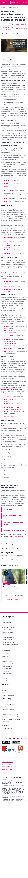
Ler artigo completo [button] (12, 599)
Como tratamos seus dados (8, 647)
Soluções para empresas (8, 642)
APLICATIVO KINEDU (10, 344)
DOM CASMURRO (9, 399)
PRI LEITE (7, 250)
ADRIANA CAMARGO (10, 241)
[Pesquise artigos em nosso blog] (18, 2)
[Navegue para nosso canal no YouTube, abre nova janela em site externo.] (10, 738)
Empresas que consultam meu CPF (10, 714)
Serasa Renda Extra (6, 668)
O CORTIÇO (7, 396)
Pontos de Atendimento (7, 687)
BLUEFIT (6, 183)
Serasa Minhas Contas (7, 676)
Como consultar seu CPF (8, 704)
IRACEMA (7, 404)
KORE (6, 187)
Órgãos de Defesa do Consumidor (10, 766)
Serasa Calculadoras (7, 666)
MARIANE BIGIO (8, 326)
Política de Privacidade (7, 762)
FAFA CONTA (8, 330)
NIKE (5, 198)
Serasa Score (5, 658)
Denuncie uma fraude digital (8, 695)
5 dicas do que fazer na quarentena (13, 530)
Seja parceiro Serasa (7, 728)
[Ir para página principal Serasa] (12, 2)
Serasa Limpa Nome (7, 661)
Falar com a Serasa (6, 634)
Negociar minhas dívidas (8, 627)
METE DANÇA (8, 201)
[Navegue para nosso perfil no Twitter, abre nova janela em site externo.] (14, 738)
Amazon (16, 387)
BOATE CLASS (8, 190)
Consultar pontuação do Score (9, 625)
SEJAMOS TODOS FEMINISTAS (13, 407)
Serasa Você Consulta (7, 673)
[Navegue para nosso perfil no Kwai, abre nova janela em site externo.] (25, 738)
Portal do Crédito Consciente (9, 707)
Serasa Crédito (5, 654)
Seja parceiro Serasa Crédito (8, 731)
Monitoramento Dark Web (8, 632)
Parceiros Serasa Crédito (8, 637)
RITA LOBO (7, 281)
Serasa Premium (6, 656)
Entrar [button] (25, 2)
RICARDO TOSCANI (9, 289)
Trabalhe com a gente (7, 769)
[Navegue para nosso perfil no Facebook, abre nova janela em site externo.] (18, 738)
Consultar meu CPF (6, 620)
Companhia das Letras (7, 389)
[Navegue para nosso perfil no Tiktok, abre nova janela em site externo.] (6, 738)
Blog (2, 8)
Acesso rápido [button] (7, 60)
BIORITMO (7, 180)
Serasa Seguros (5, 678)
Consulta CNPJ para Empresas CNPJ (11, 719)
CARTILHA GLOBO (9, 351)
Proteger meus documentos (8, 709)
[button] (2, 33)
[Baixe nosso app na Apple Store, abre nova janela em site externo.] (6, 743)
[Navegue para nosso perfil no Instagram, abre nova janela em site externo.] (2, 738)
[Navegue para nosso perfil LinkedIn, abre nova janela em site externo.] (21, 738)
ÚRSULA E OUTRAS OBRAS (12, 411)
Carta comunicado (6, 712)
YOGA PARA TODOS (10, 245)
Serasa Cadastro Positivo (8, 663)
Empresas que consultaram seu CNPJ (11, 716)
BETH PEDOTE (8, 237)
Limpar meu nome (6, 622)
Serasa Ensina (5, 671)
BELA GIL (7, 286)
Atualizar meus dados (7, 639)
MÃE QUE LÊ (8, 339)
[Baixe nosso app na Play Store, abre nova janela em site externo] (16, 743)
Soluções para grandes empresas (10, 644)
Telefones (4, 690)
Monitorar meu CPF (6, 629)
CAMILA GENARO (9, 335)
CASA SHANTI (8, 253)
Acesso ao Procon (6, 764)
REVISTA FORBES (9, 416)
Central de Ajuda (6, 692)
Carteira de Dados (6, 681)
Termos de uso (5, 721)
